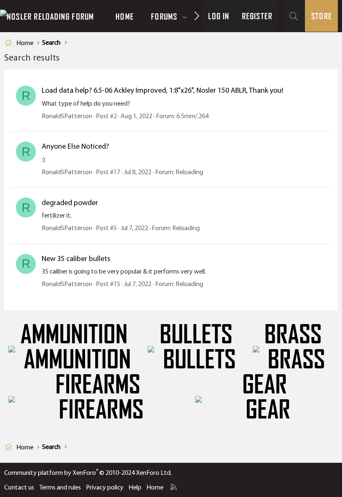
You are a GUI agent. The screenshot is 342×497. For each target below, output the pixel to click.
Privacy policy (104, 487)
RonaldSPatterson (67, 116)
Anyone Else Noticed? (75, 146)
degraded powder (70, 202)
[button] (185, 16)
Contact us (19, 487)
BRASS (293, 334)
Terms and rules (60, 487)
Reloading (189, 172)
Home (125, 16)
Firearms (97, 384)
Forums (164, 16)
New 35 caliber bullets (76, 258)
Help (134, 487)
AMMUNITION (74, 334)
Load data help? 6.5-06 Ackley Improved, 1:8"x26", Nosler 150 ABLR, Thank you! (162, 90)
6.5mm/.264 (192, 116)
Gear (264, 384)
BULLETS (196, 334)
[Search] (293, 16)
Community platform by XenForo (88, 473)
